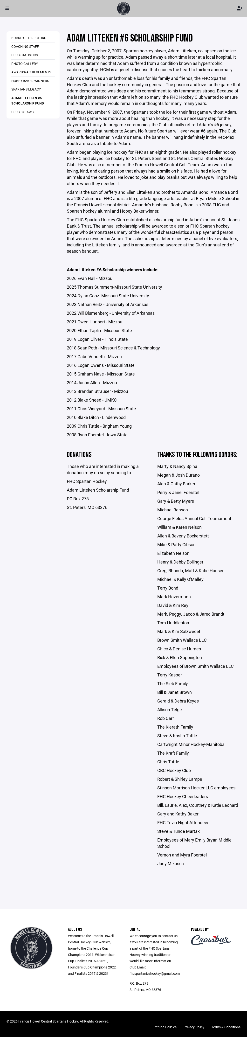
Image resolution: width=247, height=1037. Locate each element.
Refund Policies (165, 1027)
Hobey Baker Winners (30, 80)
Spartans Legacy (26, 89)
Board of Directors (28, 37)
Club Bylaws (22, 112)
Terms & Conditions (225, 1027)
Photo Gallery (24, 63)
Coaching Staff (25, 46)
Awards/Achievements (31, 72)
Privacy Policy (194, 1027)
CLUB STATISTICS (24, 55)
